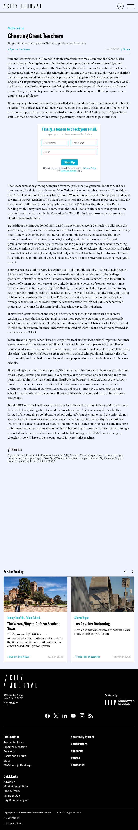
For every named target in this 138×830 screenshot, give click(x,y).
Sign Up (69, 162)
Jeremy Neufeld (15, 617)
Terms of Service (68, 170)
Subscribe (77, 750)
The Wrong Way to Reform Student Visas (33, 625)
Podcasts (9, 751)
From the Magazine (88, 656)
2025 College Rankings (18, 765)
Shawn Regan (81, 617)
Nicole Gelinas (16, 28)
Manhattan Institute (16, 786)
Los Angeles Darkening (92, 623)
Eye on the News (19, 656)
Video (7, 760)
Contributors (79, 743)
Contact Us (78, 764)
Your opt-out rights (13, 823)
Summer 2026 (122, 656)
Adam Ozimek (33, 617)
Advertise (9, 782)
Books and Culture (15, 756)
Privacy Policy (89, 168)
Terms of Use (12, 795)
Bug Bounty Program (16, 800)
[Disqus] (69, 515)
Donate (16, 449)
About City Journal (82, 736)
